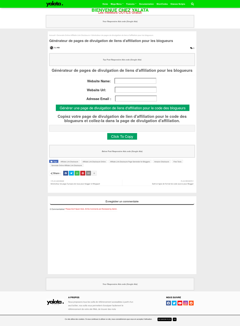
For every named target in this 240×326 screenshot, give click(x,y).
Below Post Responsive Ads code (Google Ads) (122, 151)
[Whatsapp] (77, 173)
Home (105, 4)
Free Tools (177, 161)
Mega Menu (116, 4)
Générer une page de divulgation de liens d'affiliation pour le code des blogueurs (123, 107)
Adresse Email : (98, 98)
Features (130, 4)
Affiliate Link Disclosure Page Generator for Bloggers (130, 161)
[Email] (88, 173)
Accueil (52, 35)
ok (175, 319)
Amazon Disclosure (161, 161)
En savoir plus (164, 319)
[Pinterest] (82, 173)
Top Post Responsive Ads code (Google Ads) (122, 59)
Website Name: (99, 81)
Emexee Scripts (178, 4)
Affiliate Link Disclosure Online (94, 161)
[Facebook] (65, 173)
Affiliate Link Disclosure (69, 161)
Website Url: (96, 90)
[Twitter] (71, 173)
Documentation (146, 4)
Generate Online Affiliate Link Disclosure (73, 35)
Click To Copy (122, 136)
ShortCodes (162, 4)
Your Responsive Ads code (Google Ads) (120, 21)
